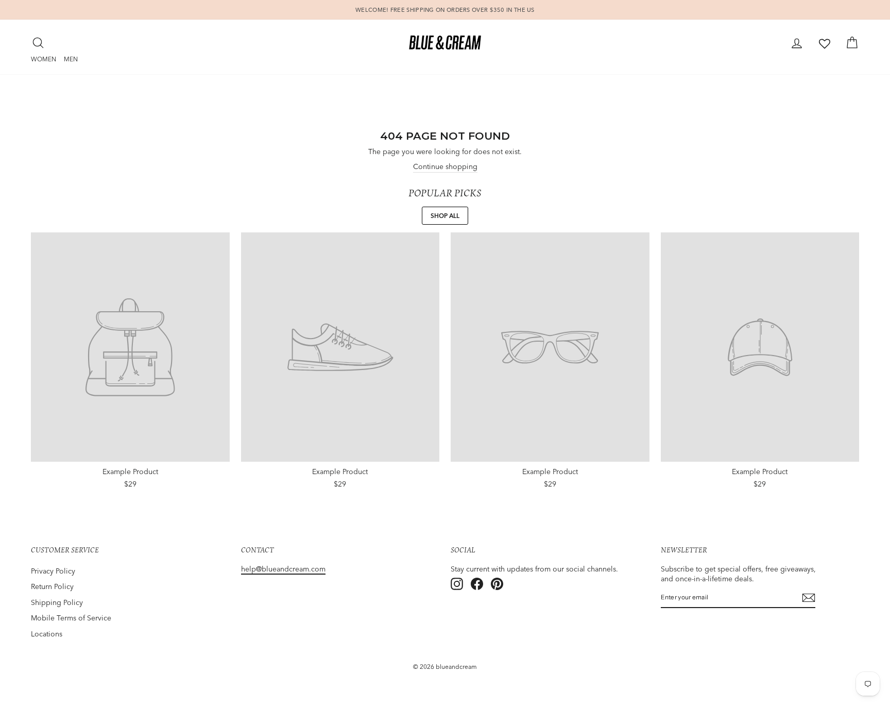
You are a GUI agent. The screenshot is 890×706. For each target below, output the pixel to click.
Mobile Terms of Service (71, 618)
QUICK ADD (130, 480)
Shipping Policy (57, 602)
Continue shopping (445, 166)
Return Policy (52, 586)
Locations (46, 633)
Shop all (445, 216)
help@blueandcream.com (283, 569)
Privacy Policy (53, 571)
